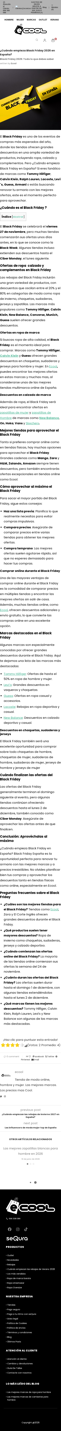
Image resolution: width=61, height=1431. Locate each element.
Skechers (32, 423)
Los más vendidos (16, 1273)
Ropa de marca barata (19, 1278)
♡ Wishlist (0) (54, 7)
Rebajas (11, 1264)
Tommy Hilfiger (15, 674)
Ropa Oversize (14, 1287)
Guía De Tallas (14, 1368)
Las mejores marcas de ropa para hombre (29, 1392)
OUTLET (43, 20)
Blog (44, 7)
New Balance (13, 718)
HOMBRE (9, 20)
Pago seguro (13, 1309)
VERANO (54, 20)
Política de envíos (16, 1327)
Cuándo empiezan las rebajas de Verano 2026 (31, 1269)
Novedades (13, 1259)
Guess (8, 696)
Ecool (53, 366)
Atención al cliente (17, 1358)
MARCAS (31, 20)
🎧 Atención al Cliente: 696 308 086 (7, 7)
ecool (13, 63)
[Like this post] (30, 1056)
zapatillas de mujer (14, 413)
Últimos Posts (14, 1341)
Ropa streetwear (15, 1282)
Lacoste (9, 707)
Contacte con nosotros (19, 1372)
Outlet (10, 1255)
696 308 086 (14, 1218)
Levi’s (8, 685)
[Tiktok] (26, 1229)
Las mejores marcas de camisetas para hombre (27, 1398)
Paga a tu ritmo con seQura (21, 1314)
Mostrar (18, 217)
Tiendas (11, 1304)
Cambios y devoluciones (20, 1363)
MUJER (20, 20)
